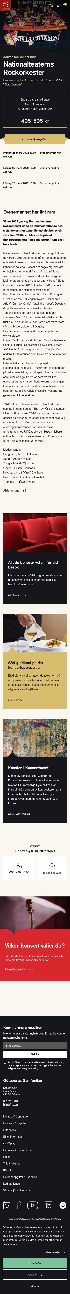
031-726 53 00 (19, 872)
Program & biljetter (15, 1123)
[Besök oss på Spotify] (63, 1205)
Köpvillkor (9, 1170)
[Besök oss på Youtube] (32, 1205)
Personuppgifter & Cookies (20, 1177)
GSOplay (9, 1143)
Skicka (35, 1054)
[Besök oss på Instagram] (6, 1205)
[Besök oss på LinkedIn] (48, 1205)
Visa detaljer (53, 1252)
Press (6, 1156)
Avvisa (35, 1286)
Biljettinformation (13, 1136)
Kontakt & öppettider (16, 1116)
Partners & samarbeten (17, 1150)
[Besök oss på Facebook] (19, 1205)
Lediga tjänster (12, 1183)
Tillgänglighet (11, 1163)
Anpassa (33, 1274)
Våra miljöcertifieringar (17, 1190)
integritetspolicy (30, 1068)
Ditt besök (9, 1130)
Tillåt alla (35, 1263)
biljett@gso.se (52, 872)
